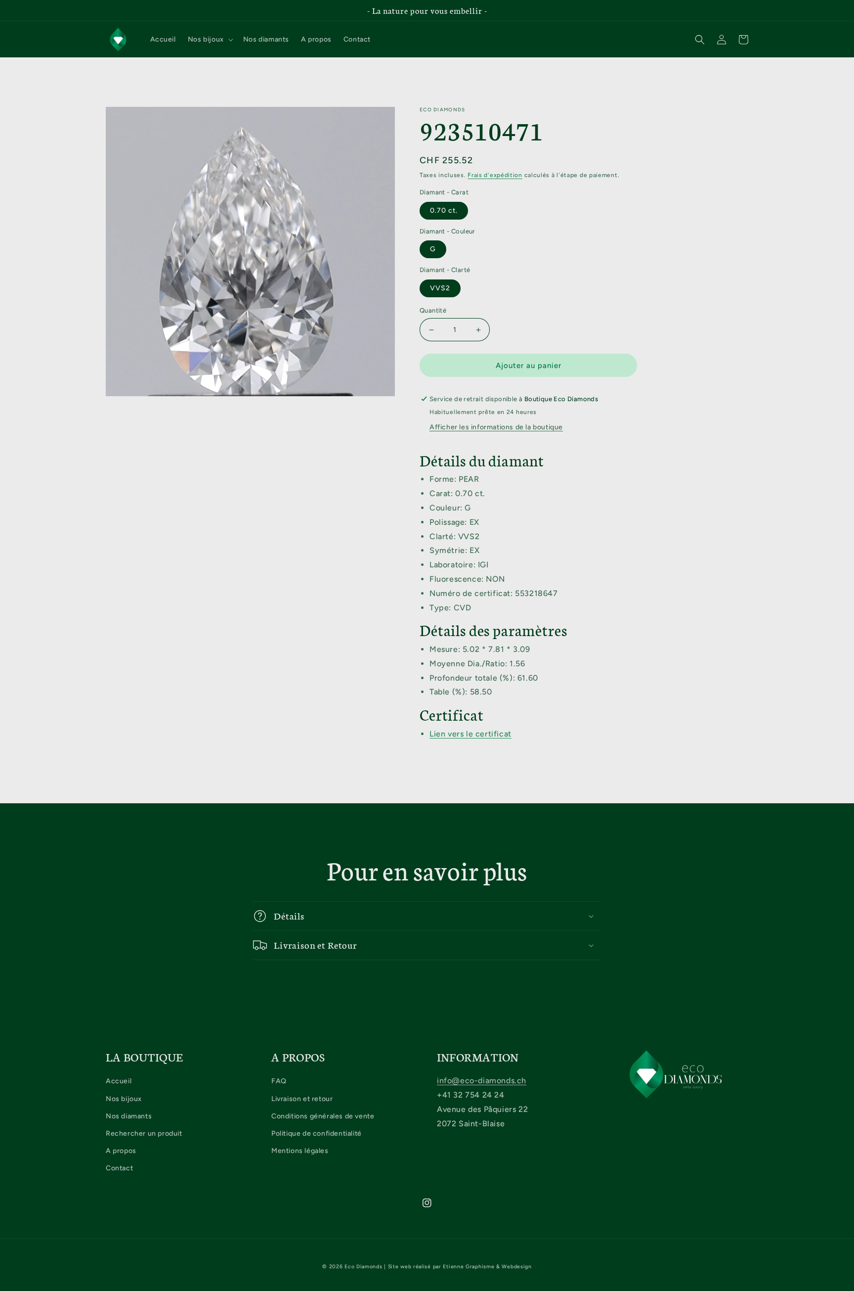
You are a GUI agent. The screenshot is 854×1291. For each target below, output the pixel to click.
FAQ (279, 1081)
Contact (119, 1168)
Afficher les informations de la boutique (496, 427)
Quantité (433, 310)
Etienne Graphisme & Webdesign (487, 1266)
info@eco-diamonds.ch (481, 1080)
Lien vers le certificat (470, 733)
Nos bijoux (124, 1099)
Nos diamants (129, 1116)
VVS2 (440, 288)
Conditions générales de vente (322, 1116)
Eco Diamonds (363, 1266)
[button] (209, 39)
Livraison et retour (302, 1099)
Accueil (118, 1081)
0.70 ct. (444, 210)
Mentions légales (300, 1151)
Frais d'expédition (495, 175)
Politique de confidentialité (316, 1133)
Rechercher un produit (144, 1133)
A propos (121, 1151)
